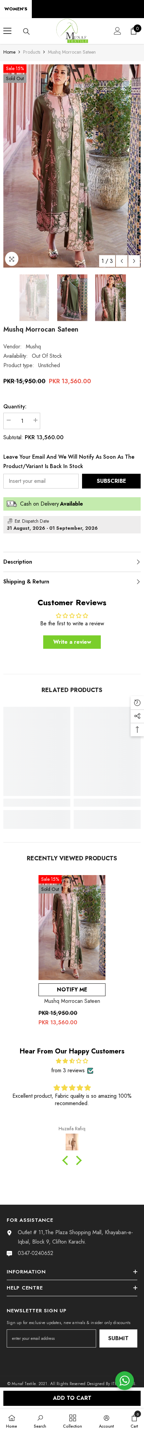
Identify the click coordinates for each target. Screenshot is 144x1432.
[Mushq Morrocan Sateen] (72, 927)
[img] (72, 1061)
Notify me (72, 989)
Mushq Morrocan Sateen (72, 1001)
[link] (36, 803)
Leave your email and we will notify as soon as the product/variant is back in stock (68, 461)
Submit (118, 1338)
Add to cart (72, 1398)
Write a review (72, 642)
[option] (72, 166)
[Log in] (117, 31)
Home (9, 52)
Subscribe (111, 481)
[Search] (26, 31)
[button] (122, 261)
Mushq (33, 346)
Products (31, 52)
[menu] (7, 31)
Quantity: (14, 406)
